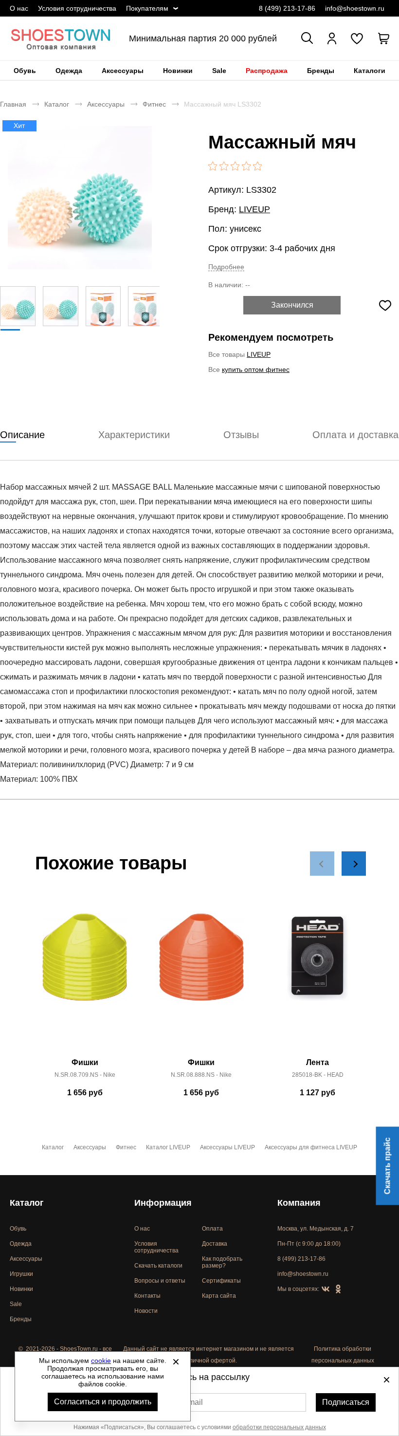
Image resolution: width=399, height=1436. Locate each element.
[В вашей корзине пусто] (383, 38)
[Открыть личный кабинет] (331, 38)
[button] (322, 863)
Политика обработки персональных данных (342, 1354)
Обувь (25, 70)
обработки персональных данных (279, 1427)
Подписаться (345, 1402)
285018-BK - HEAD (318, 1074)
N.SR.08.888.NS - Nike (201, 1074)
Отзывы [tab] (241, 434)
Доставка (214, 1243)
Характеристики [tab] (134, 434)
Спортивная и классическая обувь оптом (61, 38)
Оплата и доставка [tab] (355, 434)
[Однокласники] (338, 1289)
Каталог (56, 104)
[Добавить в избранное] (385, 305)
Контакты (147, 1295)
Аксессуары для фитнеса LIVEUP (311, 1147)
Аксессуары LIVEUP (227, 1147)
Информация (163, 1203)
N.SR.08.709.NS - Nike (84, 1074)
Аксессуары (123, 70)
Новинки (178, 70)
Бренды (320, 70)
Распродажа (267, 70)
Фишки (85, 1062)
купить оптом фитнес (256, 369)
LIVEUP (254, 209)
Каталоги (369, 70)
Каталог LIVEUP (168, 1147)
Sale (219, 70)
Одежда (68, 70)
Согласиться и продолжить (102, 1402)
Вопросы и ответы (159, 1280)
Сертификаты (221, 1280)
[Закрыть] (176, 1361)
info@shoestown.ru (354, 8)
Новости (146, 1310)
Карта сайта (219, 1295)
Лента (317, 1062)
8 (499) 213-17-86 (287, 8)
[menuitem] (25, 70)
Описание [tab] (22, 434)
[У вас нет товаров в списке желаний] (357, 38)
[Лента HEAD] (317, 983)
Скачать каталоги (158, 1265)
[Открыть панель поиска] (307, 38)
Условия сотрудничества (77, 8)
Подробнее (226, 267)
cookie (101, 1360)
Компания (299, 1203)
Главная (13, 104)
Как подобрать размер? (222, 1262)
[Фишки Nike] (84, 983)
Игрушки (21, 1273)
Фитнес (154, 104)
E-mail (192, 1402)
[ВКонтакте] (325, 1289)
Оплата (212, 1228)
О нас (19, 8)
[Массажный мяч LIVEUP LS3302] (80, 197)
